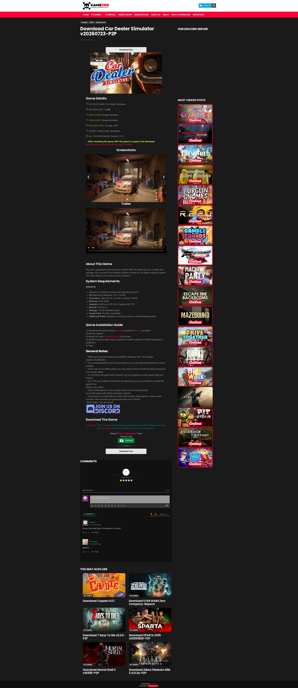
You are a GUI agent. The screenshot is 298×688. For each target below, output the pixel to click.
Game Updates (141, 14)
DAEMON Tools (111, 336)
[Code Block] (115, 505)
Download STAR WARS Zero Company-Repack (147, 602)
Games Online (125, 14)
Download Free (126, 451)
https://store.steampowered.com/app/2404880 (109, 144)
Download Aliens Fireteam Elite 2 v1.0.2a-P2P (149, 671)
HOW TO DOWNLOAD (180, 14)
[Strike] (102, 505)
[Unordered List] (108, 505)
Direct (138, 330)
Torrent (119, 330)
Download (128, 440)
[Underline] (99, 505)
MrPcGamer (153, 686)
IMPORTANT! (198, 14)
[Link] (118, 505)
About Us (155, 14)
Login (167, 490)
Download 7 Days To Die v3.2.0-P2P (104, 636)
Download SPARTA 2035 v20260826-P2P (145, 636)
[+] (125, 505)
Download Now (126, 50)
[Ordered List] (105, 505)
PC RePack (110, 14)
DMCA (166, 14)
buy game (107, 428)
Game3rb (153, 684)
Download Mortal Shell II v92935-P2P (99, 671)
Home (86, 14)
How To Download (127, 433)
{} (121, 505)
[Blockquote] (112, 505)
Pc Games (88, 596)
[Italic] (95, 505)
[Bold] (92, 505)
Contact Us (207, 5)
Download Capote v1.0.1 (98, 601)
